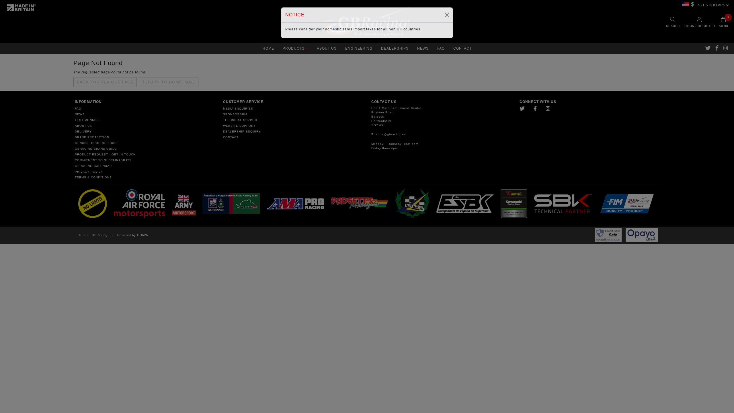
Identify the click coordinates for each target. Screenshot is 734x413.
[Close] (447, 15)
